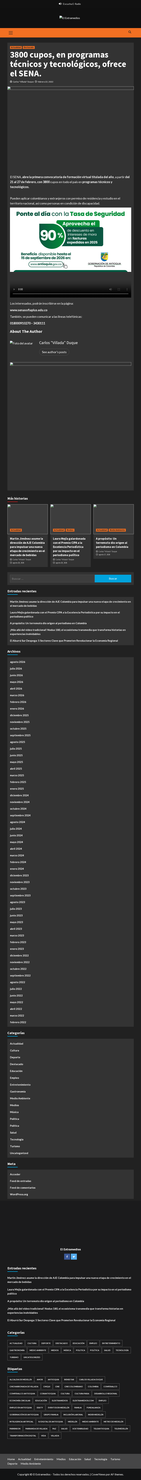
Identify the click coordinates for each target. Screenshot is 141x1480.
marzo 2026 (17, 695)
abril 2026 (16, 688)
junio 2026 (16, 675)
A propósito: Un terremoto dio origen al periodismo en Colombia (112, 543)
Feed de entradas (20, 1180)
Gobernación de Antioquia (24, 1414)
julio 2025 (16, 748)
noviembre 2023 (20, 882)
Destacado (29, 47)
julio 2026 (16, 668)
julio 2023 (16, 908)
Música (14, 1112)
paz (54, 1428)
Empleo (14, 1077)
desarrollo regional (105, 1393)
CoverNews (98, 1474)
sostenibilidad (80, 1428)
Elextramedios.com (83, 1400)
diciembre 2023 (19, 875)
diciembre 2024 (19, 795)
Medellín (72, 1421)
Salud (13, 1132)
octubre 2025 (18, 728)
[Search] (130, 32)
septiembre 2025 (20, 735)
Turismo (15, 1146)
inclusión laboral (73, 1414)
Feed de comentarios (22, 1187)
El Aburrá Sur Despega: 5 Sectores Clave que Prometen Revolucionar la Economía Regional (64, 640)
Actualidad (16, 47)
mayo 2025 (16, 761)
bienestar (69, 1379)
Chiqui (46, 1386)
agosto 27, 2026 (104, 554)
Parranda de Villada (36, 1428)
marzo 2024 (17, 855)
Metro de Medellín (113, 1421)
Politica (14, 1125)
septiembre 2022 (20, 975)
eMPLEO (102, 1400)
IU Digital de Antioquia (50, 1421)
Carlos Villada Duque (91, 1379)
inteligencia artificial (21, 1421)
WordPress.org (19, 1194)
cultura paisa (82, 1393)
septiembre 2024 (20, 815)
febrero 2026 (18, 701)
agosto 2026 (17, 661)
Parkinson (15, 1428)
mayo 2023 (16, 922)
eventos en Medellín (58, 1407)
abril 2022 (16, 1008)
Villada (55, 1435)
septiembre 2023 (20, 895)
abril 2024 (16, 848)
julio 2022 (16, 988)
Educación (16, 1070)
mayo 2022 (16, 1002)
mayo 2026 (16, 681)
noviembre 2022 (20, 962)
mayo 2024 (16, 842)
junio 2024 (16, 835)
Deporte (15, 1057)
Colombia (93, 1386)
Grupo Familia (51, 1414)
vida (43, 1435)
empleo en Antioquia (21, 1407)
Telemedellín (121, 1428)
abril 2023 (16, 928)
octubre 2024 (18, 808)
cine (57, 1386)
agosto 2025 (17, 741)
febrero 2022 (18, 1022)
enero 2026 (17, 708)
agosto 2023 (17, 902)
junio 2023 (16, 915)
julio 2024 (16, 828)
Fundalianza (93, 1407)
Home (11, 1459)
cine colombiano (73, 1386)
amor (40, 1379)
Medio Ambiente (117, 530)
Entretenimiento (20, 1084)
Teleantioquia (101, 1428)
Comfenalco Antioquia (22, 1393)
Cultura (14, 1050)
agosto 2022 (17, 982)
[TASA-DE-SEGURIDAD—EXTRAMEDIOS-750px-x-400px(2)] (70, 239)
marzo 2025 (17, 775)
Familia (78, 1407)
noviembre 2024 (20, 801)
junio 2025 (16, 755)
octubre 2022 (18, 968)
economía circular (20, 1400)
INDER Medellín (95, 1414)
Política (14, 1118)
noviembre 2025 (20, 721)
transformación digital (23, 1435)
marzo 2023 (17, 935)
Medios (70, 530)
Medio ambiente (90, 1421)
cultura (65, 1393)
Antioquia (53, 1379)
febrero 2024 (18, 862)
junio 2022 (16, 995)
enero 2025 (17, 788)
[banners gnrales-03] (70, 422)
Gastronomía (18, 1091)
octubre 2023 (18, 888)
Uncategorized (19, 1153)
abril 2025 (16, 768)
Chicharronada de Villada (24, 1386)
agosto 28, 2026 (18, 563)
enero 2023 (17, 948)
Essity (40, 1407)
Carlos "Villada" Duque (23, 81)
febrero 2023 (18, 942)
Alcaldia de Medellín (21, 1379)
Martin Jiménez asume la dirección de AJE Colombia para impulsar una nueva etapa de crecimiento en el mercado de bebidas (27, 547)
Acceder (15, 1174)
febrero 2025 (18, 781)
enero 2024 (17, 868)
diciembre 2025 (19, 715)
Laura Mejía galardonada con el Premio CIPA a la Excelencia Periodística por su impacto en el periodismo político (69, 547)
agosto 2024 (17, 821)
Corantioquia (48, 1393)
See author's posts (54, 352)
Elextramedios (60, 1400)
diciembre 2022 (19, 955)
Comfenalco (110, 1386)
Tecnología (16, 1139)
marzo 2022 (17, 1015)
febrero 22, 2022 (45, 81)
